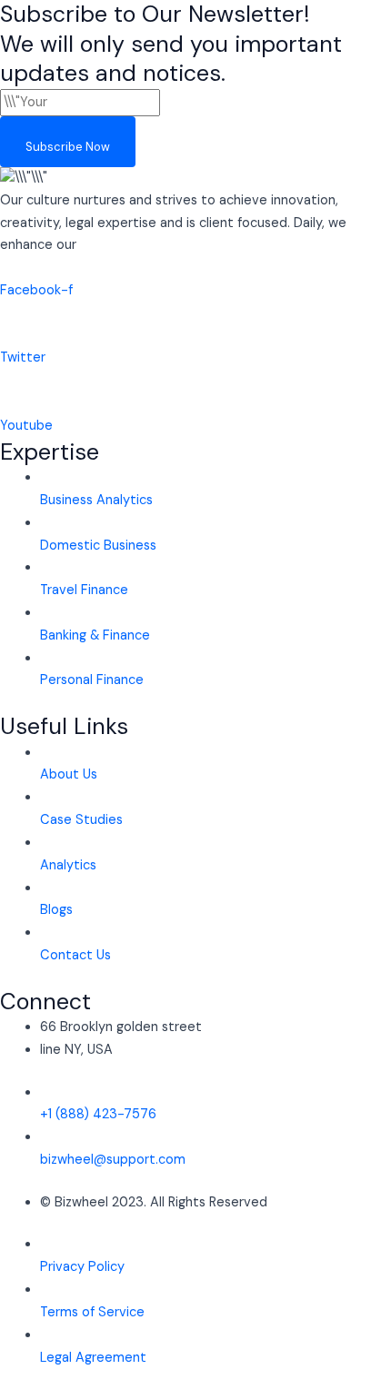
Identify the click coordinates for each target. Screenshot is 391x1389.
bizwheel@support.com (112, 1159)
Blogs (56, 909)
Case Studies (81, 819)
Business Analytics (96, 500)
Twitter (22, 357)
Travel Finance (84, 590)
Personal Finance (92, 680)
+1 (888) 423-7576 (98, 1114)
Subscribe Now (67, 146)
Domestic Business (98, 545)
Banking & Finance (95, 635)
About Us (68, 774)
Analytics (68, 865)
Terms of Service (92, 1312)
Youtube (26, 425)
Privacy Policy (82, 1266)
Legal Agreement (93, 1357)
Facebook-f (36, 290)
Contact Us (75, 955)
